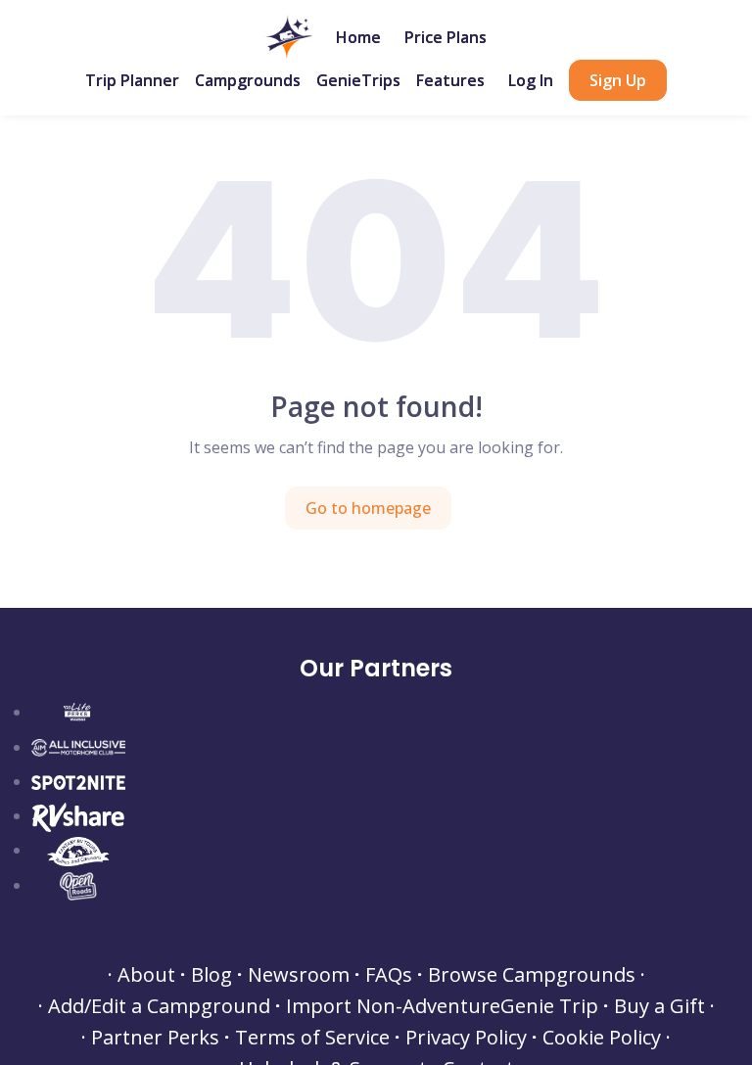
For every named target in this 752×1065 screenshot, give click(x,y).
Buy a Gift (659, 1006)
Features (450, 80)
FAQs (388, 975)
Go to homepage (368, 508)
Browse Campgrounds (531, 975)
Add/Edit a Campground (159, 1006)
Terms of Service (312, 1037)
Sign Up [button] (617, 80)
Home (358, 37)
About (146, 975)
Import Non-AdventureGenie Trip (442, 1006)
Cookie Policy (601, 1037)
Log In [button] (530, 80)
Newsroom (299, 975)
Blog (211, 975)
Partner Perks (155, 1037)
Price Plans (445, 37)
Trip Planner (132, 80)
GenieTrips (358, 80)
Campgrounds (248, 80)
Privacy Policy (466, 1037)
